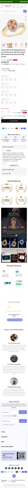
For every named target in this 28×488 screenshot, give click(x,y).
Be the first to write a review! (14, 320)
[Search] (25, 11)
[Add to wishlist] (25, 20)
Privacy (13, 424)
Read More (13, 165)
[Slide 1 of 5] (3, 45)
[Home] (8, 6)
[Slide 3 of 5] (15, 45)
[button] (25, 64)
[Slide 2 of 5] (9, 45)
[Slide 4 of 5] (21, 45)
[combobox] (12, 11)
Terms (9, 424)
